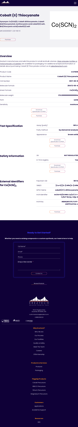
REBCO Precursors (39, 386)
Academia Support (39, 410)
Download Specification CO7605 (39, 110)
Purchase (8, 39)
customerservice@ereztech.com (39, 314)
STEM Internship (39, 354)
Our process (39, 336)
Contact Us (39, 273)
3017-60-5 (73, 81)
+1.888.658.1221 (39, 317)
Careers (39, 351)
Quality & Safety (39, 343)
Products (39, 367)
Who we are (39, 332)
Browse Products (39, 283)
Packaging (39, 370)
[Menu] (75, 3)
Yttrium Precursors (39, 390)
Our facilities (39, 339)
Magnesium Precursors (39, 394)
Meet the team (39, 347)
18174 (76, 181)
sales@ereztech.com (59, 66)
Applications (39, 406)
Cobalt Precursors (39, 383)
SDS (39, 422)
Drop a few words (25, 262)
